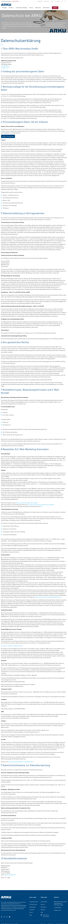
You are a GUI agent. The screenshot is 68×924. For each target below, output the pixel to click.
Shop (42, 912)
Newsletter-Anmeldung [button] (46, 915)
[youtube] (9, 917)
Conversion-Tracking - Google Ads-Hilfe (11, 646)
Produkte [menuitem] (4, 7)
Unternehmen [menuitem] (46, 7)
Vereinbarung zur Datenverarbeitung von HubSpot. (41, 504)
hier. (41, 506)
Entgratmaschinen (33, 901)
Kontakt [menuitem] (55, 7)
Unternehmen (44, 901)
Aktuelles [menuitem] (46, 1)
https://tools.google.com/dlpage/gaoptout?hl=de (48, 597)
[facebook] (4, 917)
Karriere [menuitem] (40, 1)
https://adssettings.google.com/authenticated (21, 761)
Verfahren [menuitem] (11, 7)
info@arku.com (5, 68)
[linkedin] (1, 917)
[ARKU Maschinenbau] (6, 5)
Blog (30, 915)
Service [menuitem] (31, 7)
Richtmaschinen (33, 904)
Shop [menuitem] (58, 1)
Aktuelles (43, 909)
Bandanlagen (32, 907)
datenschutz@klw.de (10, 875)
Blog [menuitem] (52, 1)
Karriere (43, 904)
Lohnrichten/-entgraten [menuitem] (21, 7)
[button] (62, 1)
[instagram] (6, 917)
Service (31, 912)
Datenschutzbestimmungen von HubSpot (27, 503)
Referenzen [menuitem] (38, 7)
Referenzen (43, 907)
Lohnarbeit (31, 909)
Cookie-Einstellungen (8, 136)
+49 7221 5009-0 (5, 66)
